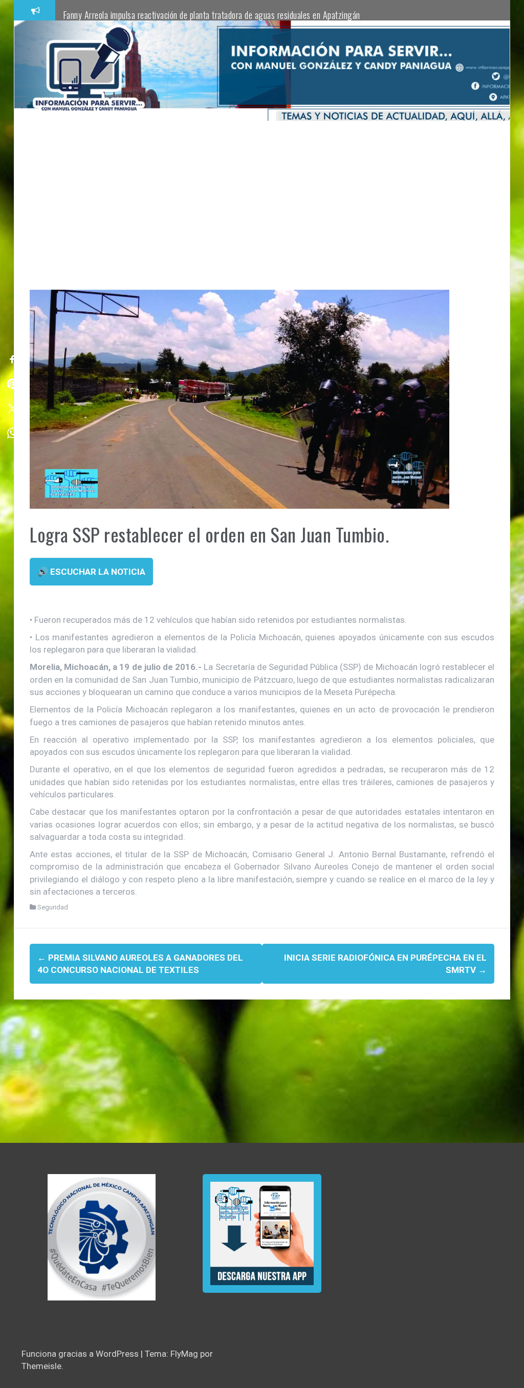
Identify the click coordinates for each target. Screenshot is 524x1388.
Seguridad (52, 907)
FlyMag (184, 1354)
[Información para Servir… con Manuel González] (88, 70)
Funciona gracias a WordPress (81, 1354)
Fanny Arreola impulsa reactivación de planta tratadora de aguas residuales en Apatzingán (211, 14)
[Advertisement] (262, 213)
